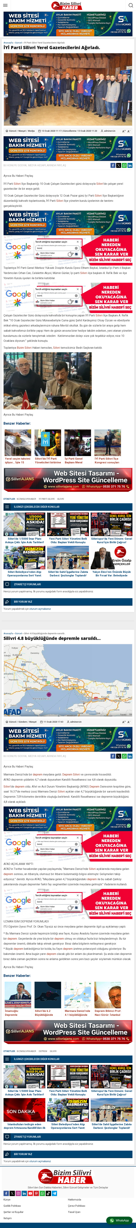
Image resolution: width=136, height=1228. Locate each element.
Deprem (67, 774)
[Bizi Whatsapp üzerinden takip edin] (42, 1193)
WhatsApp (122, 1220)
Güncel (18, 43)
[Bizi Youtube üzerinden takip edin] (30, 1193)
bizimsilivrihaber (26, 499)
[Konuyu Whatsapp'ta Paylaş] (124, 165)
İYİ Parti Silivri (47, 499)
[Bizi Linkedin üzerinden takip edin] (24, 1193)
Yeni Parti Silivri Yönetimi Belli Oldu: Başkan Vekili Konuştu (68, 540)
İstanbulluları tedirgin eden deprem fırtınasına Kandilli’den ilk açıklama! (24, 1128)
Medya (31, 131)
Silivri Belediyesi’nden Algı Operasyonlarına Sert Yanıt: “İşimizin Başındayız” (24, 575)
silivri (60, 499)
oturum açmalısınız (40, 608)
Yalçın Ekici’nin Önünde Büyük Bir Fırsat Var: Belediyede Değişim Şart (111, 575)
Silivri (17, 183)
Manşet (22, 131)
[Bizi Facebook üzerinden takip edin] (6, 1193)
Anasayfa (8, 43)
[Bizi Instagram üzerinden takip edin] (18, 1193)
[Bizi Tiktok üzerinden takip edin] (48, 1193)
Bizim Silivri (24, 347)
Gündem (22, 722)
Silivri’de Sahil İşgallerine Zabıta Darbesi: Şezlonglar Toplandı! (68, 573)
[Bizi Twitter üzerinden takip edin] (12, 1193)
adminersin (109, 131)
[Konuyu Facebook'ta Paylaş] (112, 165)
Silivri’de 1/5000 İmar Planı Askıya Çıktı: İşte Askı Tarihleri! (24, 540)
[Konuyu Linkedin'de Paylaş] (130, 165)
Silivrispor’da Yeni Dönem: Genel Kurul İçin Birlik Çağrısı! (111, 540)
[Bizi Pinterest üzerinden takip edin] (36, 1193)
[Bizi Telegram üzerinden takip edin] (54, 1193)
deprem (37, 774)
